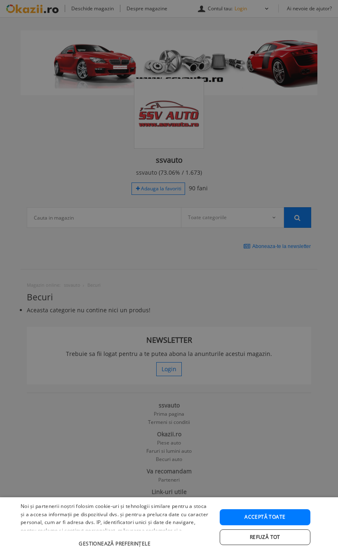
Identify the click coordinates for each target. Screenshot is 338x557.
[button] (116, 539)
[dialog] (169, 527)
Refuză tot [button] (265, 537)
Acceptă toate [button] (264, 516)
